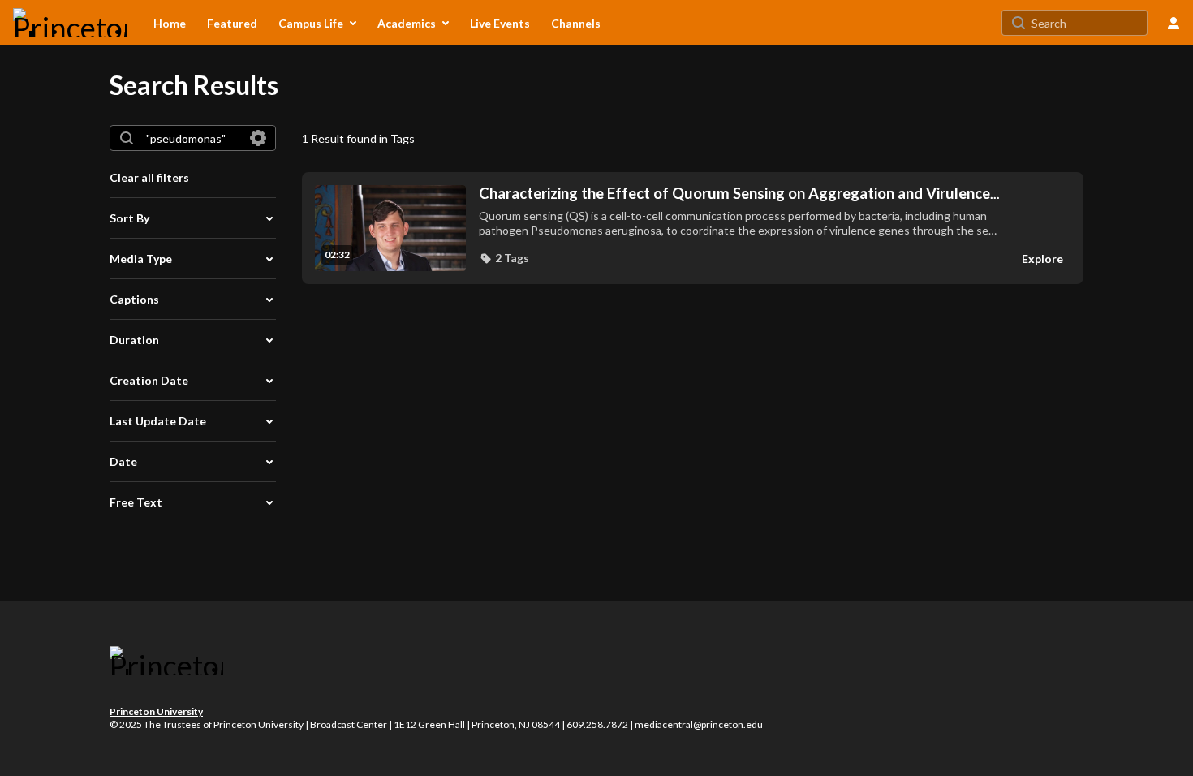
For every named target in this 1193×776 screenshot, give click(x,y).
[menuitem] (170, 23)
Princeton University (156, 711)
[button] (504, 258)
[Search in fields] (258, 138)
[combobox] (192, 138)
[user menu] (1174, 23)
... (739, 193)
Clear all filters (149, 177)
